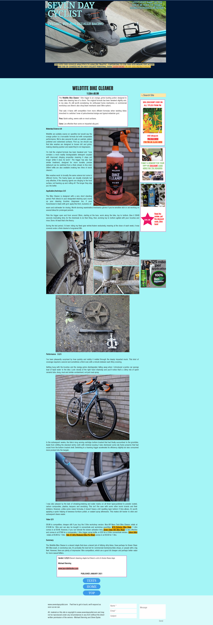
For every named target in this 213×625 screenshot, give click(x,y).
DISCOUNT (154, 165)
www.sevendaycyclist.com (58, 604)
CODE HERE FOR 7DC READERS (153, 167)
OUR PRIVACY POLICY (141, 67)
